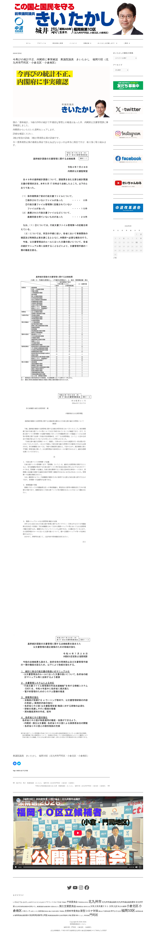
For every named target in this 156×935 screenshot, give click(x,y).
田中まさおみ (116, 911)
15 (136, 242)
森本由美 (107, 911)
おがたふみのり (28, 902)
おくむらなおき (39, 902)
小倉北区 (132, 906)
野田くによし (80, 915)
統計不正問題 (24, 770)
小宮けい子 (26, 911)
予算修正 (63, 902)
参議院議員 (40, 906)
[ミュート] (136, 867)
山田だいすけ (34, 911)
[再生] (16, 867)
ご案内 (126, 43)
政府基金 (41, 911)
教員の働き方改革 (50, 911)
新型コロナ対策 (89, 910)
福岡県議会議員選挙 (22, 915)
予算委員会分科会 (83, 902)
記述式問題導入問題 (65, 915)
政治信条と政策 (58, 43)
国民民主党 (87, 906)
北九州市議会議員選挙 (126, 902)
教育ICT (58, 911)
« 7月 (115, 258)
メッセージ (73, 43)
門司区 (94, 914)
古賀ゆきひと (55, 906)
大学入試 (113, 906)
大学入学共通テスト (99, 906)
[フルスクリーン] (140, 867)
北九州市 (95, 901)
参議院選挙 (47, 906)
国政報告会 (79, 906)
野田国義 (86, 915)
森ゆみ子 (101, 911)
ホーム (28, 43)
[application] (78, 832)
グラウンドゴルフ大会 (53, 902)
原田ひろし (33, 906)
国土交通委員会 (67, 906)
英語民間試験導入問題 (38, 915)
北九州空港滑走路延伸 (22, 906)
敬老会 (62, 911)
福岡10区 (128, 910)
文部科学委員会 (72, 910)
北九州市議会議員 (109, 902)
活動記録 (86, 43)
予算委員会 (72, 901)
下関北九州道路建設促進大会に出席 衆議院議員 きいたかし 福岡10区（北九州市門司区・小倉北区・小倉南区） (70, 786)
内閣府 (18, 770)
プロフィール (41, 43)
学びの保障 (122, 906)
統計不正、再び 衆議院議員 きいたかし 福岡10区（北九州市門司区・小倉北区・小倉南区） (45, 783)
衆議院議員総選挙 (53, 915)
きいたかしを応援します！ (107, 43)
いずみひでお (17, 902)
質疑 (73, 915)
